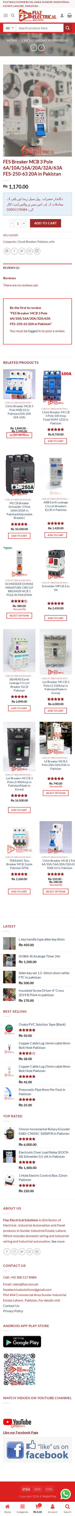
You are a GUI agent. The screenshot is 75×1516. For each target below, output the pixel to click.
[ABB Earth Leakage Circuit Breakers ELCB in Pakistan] (56, 473)
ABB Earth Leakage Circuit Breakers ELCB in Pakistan (56, 506)
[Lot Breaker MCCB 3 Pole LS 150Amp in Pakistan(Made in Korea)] (56, 652)
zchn (52, 241)
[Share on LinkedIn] (37, 251)
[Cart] (69, 15)
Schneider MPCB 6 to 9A (56, 588)
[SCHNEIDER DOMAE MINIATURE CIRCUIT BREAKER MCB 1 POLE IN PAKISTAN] (19, 562)
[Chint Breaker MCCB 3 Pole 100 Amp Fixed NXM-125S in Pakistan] (56, 387)
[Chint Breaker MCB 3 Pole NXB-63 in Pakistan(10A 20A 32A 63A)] (19, 384)
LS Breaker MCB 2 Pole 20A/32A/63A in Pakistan (56, 765)
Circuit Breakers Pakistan (45, 40)
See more (58, 1241)
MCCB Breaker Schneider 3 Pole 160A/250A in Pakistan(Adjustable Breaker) (19, 511)
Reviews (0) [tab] (11, 267)
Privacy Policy (13, 1311)
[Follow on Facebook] (7, 1251)
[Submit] (68, 28)
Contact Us (11, 1306)
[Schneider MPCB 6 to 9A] (56, 563)
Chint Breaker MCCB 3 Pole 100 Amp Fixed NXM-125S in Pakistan (56, 418)
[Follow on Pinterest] (37, 1251)
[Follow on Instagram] (14, 1251)
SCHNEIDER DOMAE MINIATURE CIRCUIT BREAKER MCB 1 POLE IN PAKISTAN (19, 589)
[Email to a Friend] (29, 251)
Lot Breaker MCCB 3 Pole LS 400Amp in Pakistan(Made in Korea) (19, 784)
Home (12, 40)
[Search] (12, 15)
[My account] (62, 15)
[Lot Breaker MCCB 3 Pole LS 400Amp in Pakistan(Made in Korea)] (19, 746)
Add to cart (45, 223)
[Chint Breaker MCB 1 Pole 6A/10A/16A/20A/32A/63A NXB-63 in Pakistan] (56, 837)
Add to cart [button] (56, 441)
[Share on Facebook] (14, 251)
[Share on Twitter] (22, 251)
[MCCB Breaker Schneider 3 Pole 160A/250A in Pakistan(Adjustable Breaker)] (19, 474)
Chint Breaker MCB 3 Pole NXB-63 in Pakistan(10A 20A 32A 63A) (19, 412)
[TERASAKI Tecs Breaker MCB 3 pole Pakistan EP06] (19, 837)
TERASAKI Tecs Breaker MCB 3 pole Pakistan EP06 (19, 864)
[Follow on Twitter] (22, 1251)
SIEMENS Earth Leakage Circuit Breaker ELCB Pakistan (19, 685)
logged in (34, 331)
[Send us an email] (29, 1251)
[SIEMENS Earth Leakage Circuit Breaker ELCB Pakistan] (19, 650)
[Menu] (5, 15)
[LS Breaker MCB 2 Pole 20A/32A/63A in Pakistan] (56, 738)
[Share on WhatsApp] (7, 251)
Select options (19, 435)
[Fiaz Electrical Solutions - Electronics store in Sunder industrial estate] (37, 15)
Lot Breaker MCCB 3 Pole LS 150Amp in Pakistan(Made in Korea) (55, 687)
